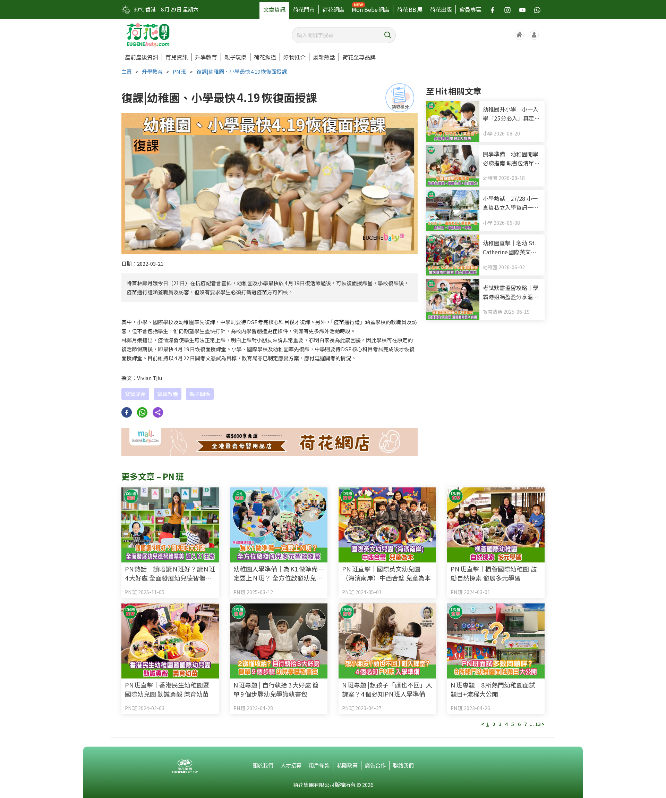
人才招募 (291, 765)
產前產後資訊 (141, 57)
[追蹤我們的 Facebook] (492, 9)
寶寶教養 (167, 393)
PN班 (179, 71)
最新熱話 (324, 57)
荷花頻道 (265, 57)
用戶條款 (319, 765)
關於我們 (263, 765)
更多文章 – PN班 (152, 476)
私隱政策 (347, 765)
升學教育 (206, 57)
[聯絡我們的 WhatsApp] (537, 9)
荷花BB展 (409, 9)
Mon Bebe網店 (371, 9)
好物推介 (294, 57)
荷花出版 (441, 9)
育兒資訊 (176, 57)
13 (538, 724)
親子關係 (199, 393)
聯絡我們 (403, 765)
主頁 (126, 71)
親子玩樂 (235, 57)
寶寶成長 (135, 393)
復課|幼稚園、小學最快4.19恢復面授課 (241, 71)
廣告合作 (375, 765)
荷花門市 (304, 9)
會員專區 (470, 9)
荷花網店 (333, 9)
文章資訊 (274, 9)
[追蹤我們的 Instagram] (507, 9)
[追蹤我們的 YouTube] (522, 9)
